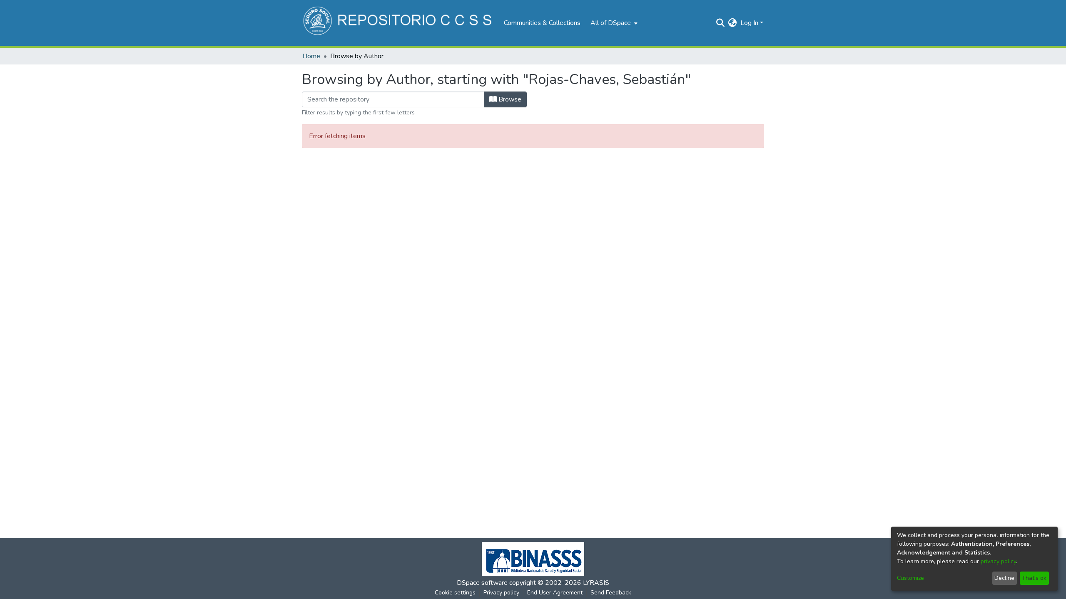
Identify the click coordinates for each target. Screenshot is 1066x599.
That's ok (1034, 578)
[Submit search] (720, 23)
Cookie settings (455, 593)
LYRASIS (596, 582)
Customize (910, 578)
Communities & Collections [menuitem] (542, 22)
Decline (1004, 578)
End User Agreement (555, 593)
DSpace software (482, 582)
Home (311, 56)
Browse (509, 99)
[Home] (399, 23)
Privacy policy (501, 593)
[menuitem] (613, 23)
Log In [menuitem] (749, 22)
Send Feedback (610, 593)
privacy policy (998, 561)
